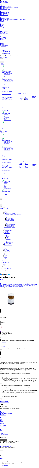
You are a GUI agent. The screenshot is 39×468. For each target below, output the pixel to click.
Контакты (2, 423)
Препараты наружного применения (6, 413)
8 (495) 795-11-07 (3, 46)
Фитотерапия (13, 286)
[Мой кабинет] (0, 200)
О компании (2, 419)
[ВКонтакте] (1, 274)
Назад (6, 211)
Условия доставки (3, 426)
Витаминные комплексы (7, 286)
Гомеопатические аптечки (16, 284)
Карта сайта (2, 429)
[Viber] (6, 274)
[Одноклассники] (2, 274)
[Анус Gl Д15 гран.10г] (11, 308)
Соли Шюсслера (29, 285)
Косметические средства (10, 235)
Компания (5, 254)
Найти (1, 450)
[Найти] (1, 4)
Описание (4, 342)
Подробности (2, 331)
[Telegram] (10, 274)
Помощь (1, 424)
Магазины (2, 430)
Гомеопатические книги (19, 286)
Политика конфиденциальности (5, 446)
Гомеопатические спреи (14, 285)
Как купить (6, 249)
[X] (5, 274)
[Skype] (9, 274)
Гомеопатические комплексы (22, 283)
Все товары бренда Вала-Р (4, 402)
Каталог (5, 212)
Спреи (1, 416)
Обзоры (1, 428)
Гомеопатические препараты (7, 284)
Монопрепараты (3, 412)
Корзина (1, 458)
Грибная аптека (23, 285)
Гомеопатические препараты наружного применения (9, 283)
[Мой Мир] (3, 274)
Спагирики (19, 285)
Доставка (3, 346)
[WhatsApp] (7, 274)
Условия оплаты (3, 425)
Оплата (3, 345)
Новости (1, 420)
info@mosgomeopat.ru (4, 54)
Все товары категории (4, 401)
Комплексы (2, 414)
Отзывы (1, 421)
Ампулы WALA (3, 415)
